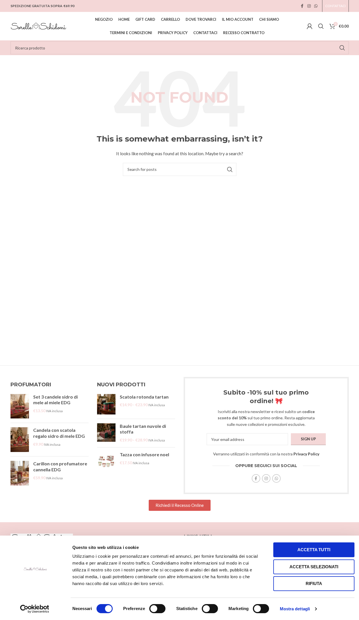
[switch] (157, 608)
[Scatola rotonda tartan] (106, 404)
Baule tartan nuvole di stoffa (143, 429)
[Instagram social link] (309, 6)
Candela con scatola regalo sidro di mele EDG (59, 433)
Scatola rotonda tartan (144, 396)
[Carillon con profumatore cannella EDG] (20, 473)
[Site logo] (39, 25)
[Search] (321, 26)
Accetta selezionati (313, 566)
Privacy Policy (306, 453)
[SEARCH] (342, 47)
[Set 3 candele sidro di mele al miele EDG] (20, 406)
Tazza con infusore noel (144, 454)
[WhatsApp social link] (315, 6)
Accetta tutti (313, 549)
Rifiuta (314, 583)
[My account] (309, 26)
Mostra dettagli (295, 608)
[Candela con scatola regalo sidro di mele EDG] (20, 439)
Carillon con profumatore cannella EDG (60, 466)
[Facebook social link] (302, 6)
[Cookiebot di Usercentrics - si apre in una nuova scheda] (34, 609)
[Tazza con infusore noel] (106, 461)
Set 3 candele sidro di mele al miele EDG (55, 399)
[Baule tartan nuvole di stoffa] (106, 433)
